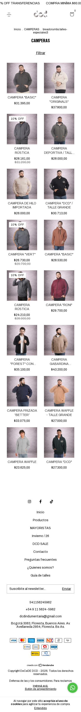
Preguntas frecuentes (41, 559)
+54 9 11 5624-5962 (40, 609)
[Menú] (10, 15)
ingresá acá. (40, 685)
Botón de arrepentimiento (40, 689)
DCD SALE (40, 544)
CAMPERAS (31, 29)
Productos (40, 520)
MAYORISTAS (40, 528)
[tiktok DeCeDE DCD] (51, 501)
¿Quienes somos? (40, 567)
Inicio (17, 29)
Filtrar (40, 53)
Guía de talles (40, 575)
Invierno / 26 (40, 536)
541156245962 (40, 602)
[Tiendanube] (41, 666)
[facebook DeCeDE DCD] (40, 501)
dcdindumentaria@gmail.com (41, 616)
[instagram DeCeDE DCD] (29, 501)
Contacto (40, 551)
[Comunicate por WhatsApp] (73, 688)
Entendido (40, 708)
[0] (71, 15)
